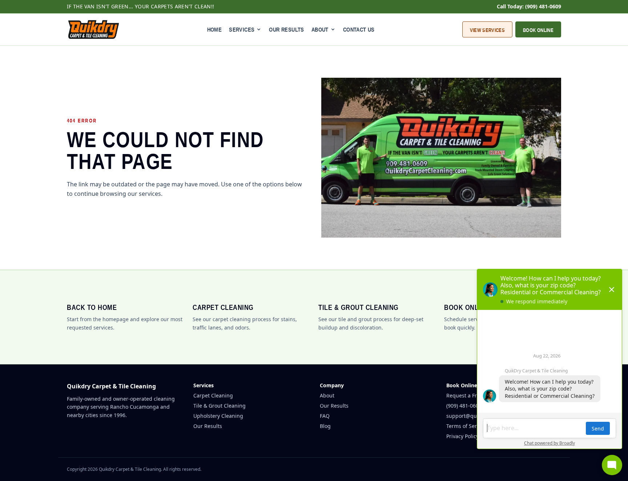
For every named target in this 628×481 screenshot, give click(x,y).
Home (214, 29)
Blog (325, 426)
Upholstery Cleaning (218, 415)
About (327, 395)
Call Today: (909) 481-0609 (529, 6)
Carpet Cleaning (213, 395)
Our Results (286, 29)
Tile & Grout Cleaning (219, 405)
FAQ (325, 415)
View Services (487, 30)
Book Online (538, 30)
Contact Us (359, 29)
